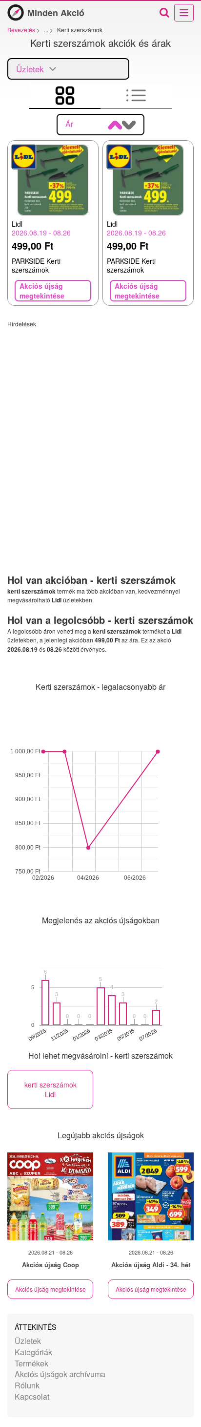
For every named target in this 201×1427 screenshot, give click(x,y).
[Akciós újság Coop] (50, 1196)
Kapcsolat (32, 1396)
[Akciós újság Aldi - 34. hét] (151, 1196)
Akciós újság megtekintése (50, 1289)
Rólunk (27, 1385)
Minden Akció (55, 12)
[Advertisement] (100, 428)
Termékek (31, 1363)
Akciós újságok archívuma (60, 1374)
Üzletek (28, 1340)
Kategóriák (33, 1352)
